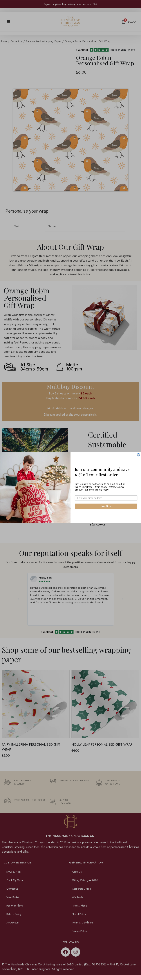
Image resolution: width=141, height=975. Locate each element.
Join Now (106, 506)
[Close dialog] (138, 454)
